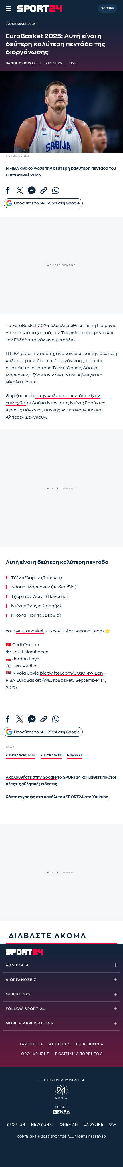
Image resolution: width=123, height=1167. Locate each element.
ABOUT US (60, 1044)
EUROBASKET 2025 (20, 755)
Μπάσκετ (74, 755)
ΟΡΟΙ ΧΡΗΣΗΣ (35, 1054)
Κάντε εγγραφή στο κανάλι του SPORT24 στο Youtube (57, 797)
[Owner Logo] (61, 1091)
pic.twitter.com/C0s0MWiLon (71, 673)
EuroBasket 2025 (30, 326)
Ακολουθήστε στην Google (31, 777)
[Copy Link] (44, 190)
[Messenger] (32, 190)
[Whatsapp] (56, 190)
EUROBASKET (51, 755)
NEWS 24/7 (42, 1124)
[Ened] (61, 1111)
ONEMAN (69, 1124)
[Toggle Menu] (8, 8)
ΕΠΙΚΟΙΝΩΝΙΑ (90, 1044)
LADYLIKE (94, 1124)
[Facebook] (8, 190)
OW (112, 1124)
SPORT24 (16, 1124)
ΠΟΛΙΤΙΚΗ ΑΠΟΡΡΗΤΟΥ (78, 1054)
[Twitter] (20, 190)
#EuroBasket (30, 631)
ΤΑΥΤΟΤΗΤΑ (31, 1044)
